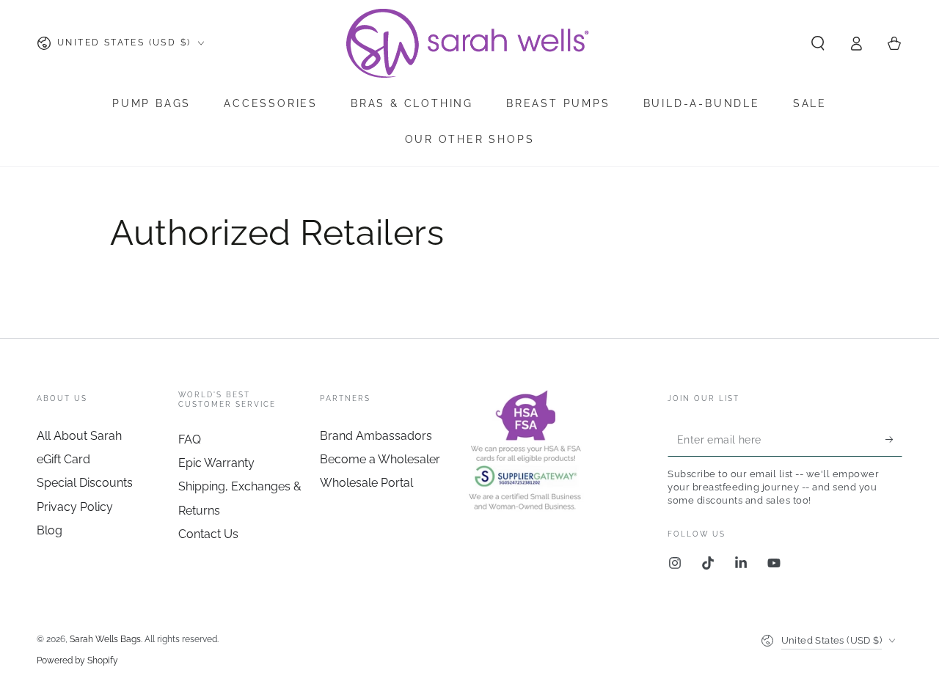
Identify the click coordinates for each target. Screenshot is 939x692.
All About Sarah (79, 436)
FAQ (189, 439)
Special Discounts (85, 483)
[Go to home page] (469, 43)
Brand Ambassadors (376, 436)
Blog (49, 530)
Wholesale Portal (366, 483)
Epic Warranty (216, 463)
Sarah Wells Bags (105, 639)
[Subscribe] (893, 440)
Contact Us (208, 534)
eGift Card (63, 459)
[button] (818, 43)
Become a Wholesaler (380, 459)
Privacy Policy (75, 507)
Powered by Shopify (77, 660)
